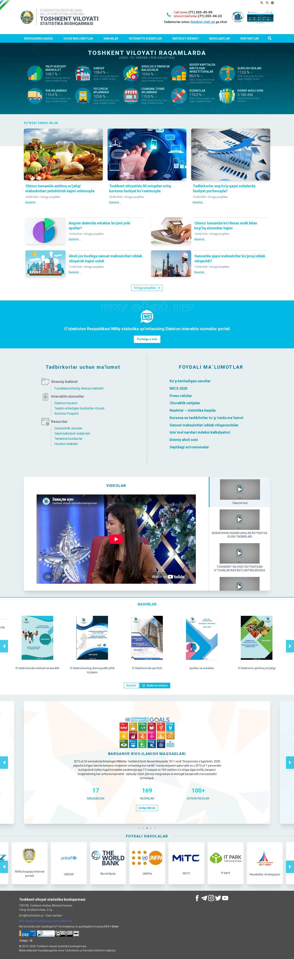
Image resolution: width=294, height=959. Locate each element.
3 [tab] (148, 828)
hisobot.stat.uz (203, 22)
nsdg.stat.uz (147, 807)
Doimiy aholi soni (184, 440)
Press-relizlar (181, 395)
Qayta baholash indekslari (72, 433)
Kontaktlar (249, 38)
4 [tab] (152, 828)
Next (290, 642)
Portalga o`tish (147, 339)
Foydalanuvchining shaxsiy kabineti (78, 388)
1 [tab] (140, 828)
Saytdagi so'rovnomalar (189, 447)
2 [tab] (144, 828)
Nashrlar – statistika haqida (193, 410)
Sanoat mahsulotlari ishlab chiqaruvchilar (204, 425)
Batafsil (131, 685)
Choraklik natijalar (185, 403)
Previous (4, 642)
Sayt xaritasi (53, 915)
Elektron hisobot (65, 403)
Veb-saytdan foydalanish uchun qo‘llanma (45, 921)
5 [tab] (156, 828)
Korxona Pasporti (66, 413)
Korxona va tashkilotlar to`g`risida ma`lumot (206, 418)
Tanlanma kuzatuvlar (68, 439)
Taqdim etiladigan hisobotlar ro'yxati (79, 408)
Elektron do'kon (157, 685)
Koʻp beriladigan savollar (190, 381)
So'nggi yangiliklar (50, 197)
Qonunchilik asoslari (68, 428)
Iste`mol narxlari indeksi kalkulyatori (200, 432)
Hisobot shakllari (66, 444)
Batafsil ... (31, 202)
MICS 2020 (178, 388)
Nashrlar (111, 38)
